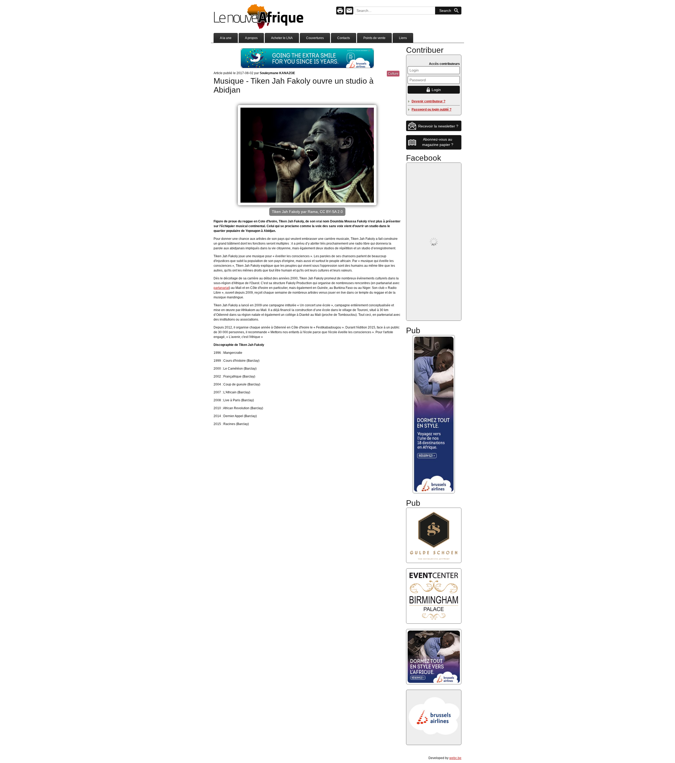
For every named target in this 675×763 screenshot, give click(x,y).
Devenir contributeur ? (428, 101)
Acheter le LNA (282, 38)
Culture (393, 73)
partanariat (221, 288)
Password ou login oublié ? (431, 109)
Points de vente (374, 38)
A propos (251, 38)
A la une (226, 38)
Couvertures (315, 38)
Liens (403, 38)
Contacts (343, 38)
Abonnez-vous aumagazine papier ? (437, 142)
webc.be (455, 758)
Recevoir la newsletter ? (438, 126)
